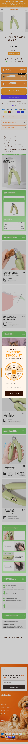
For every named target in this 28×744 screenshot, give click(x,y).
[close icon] (24, 347)
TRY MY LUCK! (14, 393)
